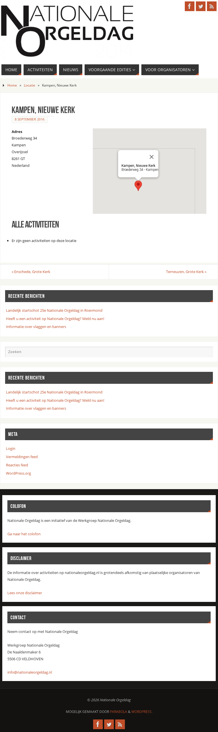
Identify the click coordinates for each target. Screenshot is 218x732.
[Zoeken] (206, 353)
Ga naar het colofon (24, 533)
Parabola (118, 711)
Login (10, 448)
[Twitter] (201, 6)
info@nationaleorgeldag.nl (29, 672)
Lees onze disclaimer (24, 592)
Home (12, 85)
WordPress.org (18, 473)
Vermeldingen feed (22, 456)
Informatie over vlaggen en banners (36, 326)
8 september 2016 (30, 119)
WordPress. (141, 711)
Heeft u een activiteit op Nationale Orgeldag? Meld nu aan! (55, 318)
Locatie (29, 85)
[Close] (151, 157)
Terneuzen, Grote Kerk (186, 271)
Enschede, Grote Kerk (31, 271)
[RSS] (212, 6)
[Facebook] (189, 6)
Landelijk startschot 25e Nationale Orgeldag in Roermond (54, 310)
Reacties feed (17, 465)
